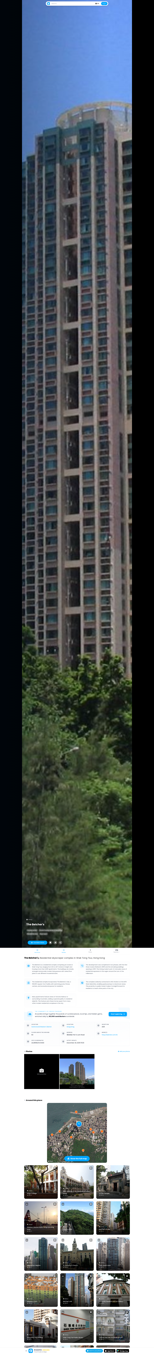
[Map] (55, 943)
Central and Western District (41, 1027)
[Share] (60, 943)
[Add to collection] (50, 943)
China (30, 920)
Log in (104, 3)
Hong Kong (70, 1027)
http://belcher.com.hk (110, 1035)
